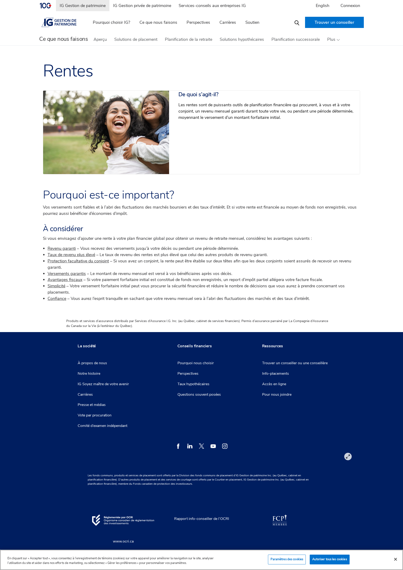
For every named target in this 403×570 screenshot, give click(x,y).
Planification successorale (295, 39)
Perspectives (198, 22)
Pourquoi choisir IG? (111, 22)
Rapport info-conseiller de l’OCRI (201, 518)
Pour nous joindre (277, 394)
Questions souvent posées (199, 394)
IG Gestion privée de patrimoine (142, 5)
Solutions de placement (135, 39)
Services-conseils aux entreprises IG (212, 5)
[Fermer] (395, 559)
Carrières (85, 394)
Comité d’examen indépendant (102, 425)
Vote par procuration (94, 415)
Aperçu (100, 39)
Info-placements (275, 373)
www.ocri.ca (123, 541)
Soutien (252, 22)
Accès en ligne (274, 384)
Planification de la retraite (188, 39)
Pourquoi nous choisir (195, 363)
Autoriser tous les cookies (329, 559)
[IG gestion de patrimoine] (61, 22)
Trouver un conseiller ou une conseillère (295, 363)
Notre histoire (89, 373)
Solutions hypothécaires (242, 39)
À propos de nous (92, 363)
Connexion (350, 5)
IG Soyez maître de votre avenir (103, 384)
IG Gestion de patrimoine (83, 5)
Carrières (227, 22)
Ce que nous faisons (158, 22)
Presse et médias (92, 404)
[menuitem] (47, 5)
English (322, 5)
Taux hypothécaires (193, 384)
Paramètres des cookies (287, 559)
